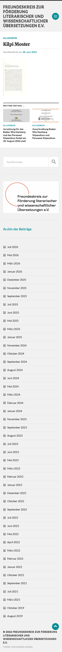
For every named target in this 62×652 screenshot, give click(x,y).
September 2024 (17, 361)
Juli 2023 (12, 443)
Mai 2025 (13, 320)
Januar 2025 (14, 337)
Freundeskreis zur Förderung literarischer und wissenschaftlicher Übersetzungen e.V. (25, 16)
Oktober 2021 (15, 575)
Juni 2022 (13, 525)
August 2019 (15, 616)
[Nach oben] (55, 626)
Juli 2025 (12, 304)
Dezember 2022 (16, 493)
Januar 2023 (14, 484)
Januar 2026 (14, 271)
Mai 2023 (13, 460)
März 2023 (13, 468)
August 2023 (15, 435)
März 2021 (13, 599)
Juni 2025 (13, 312)
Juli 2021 (12, 591)
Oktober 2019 (15, 607)
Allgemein (10, 38)
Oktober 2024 (15, 353)
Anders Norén (24, 647)
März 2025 (13, 328)
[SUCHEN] (54, 162)
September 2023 (17, 427)
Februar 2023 (15, 476)
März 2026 (13, 263)
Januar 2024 (14, 411)
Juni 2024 (13, 378)
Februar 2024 (15, 402)
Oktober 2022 (15, 501)
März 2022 (13, 550)
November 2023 (17, 419)
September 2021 (17, 583)
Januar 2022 (14, 566)
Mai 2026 (13, 255)
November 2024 (17, 345)
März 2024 (13, 394)
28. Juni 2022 (30, 52)
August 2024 (15, 370)
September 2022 (17, 509)
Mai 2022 (13, 534)
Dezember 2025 (16, 279)
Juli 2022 (12, 517)
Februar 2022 (15, 558)
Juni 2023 (13, 452)
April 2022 (13, 542)
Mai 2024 (13, 386)
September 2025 (17, 296)
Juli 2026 (12, 246)
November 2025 (17, 287)
